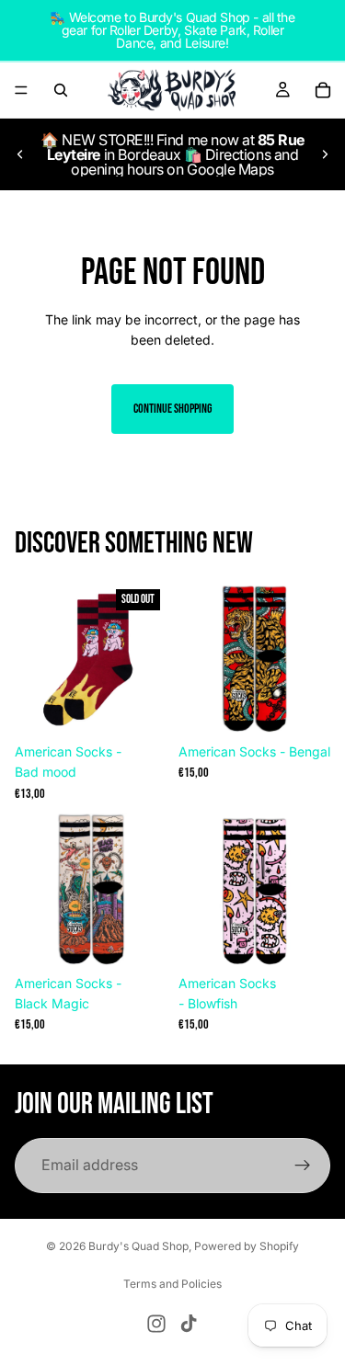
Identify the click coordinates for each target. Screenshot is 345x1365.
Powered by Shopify (246, 1246)
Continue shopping (172, 408)
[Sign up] (302, 1165)
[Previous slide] (20, 154)
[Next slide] (325, 154)
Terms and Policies (172, 1284)
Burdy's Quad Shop (138, 1246)
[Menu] (21, 90)
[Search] (60, 90)
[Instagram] (156, 1324)
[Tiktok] (189, 1324)
